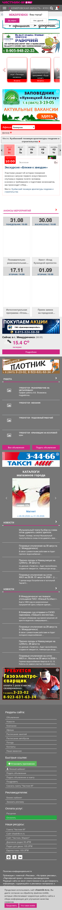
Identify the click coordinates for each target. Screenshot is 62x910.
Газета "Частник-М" (15, 829)
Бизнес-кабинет (14, 797)
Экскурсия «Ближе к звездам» (26, 167)
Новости (10, 721)
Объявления (12, 717)
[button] (6, 498)
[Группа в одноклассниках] (8, 857)
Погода (10, 742)
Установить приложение (22, 763)
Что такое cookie (28, 905)
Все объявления (16, 447)
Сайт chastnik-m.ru (15, 833)
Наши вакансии (14, 750)
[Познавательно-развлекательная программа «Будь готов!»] (16, 243)
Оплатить (11, 817)
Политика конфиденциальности (17, 871)
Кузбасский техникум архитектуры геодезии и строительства (29, 190)
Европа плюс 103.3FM (17, 850)
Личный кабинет (17, 768)
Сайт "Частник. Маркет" (18, 837)
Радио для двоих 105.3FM (19, 846)
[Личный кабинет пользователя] (56, 8)
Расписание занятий (16, 733)
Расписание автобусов (17, 738)
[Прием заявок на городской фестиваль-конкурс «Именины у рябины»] (45, 293)
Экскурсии (23, 162)
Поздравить (12, 781)
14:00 (17, 274)
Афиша (10, 729)
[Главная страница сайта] (17, 1)
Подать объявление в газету (20, 777)
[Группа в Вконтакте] (20, 857)
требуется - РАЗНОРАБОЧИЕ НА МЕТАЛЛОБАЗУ (34, 389)
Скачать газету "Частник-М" (19, 785)
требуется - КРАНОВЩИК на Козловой (38, 433)
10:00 (16, 224)
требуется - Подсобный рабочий (36, 418)
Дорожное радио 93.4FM (18, 841)
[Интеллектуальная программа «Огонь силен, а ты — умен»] (16, 293)
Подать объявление (46, 447)
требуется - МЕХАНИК (29, 403)
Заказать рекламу (15, 801)
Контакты (10, 746)
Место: (31, 140)
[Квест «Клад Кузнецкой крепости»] (45, 243)
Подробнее (31, 351)
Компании (11, 725)
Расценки (11, 813)
